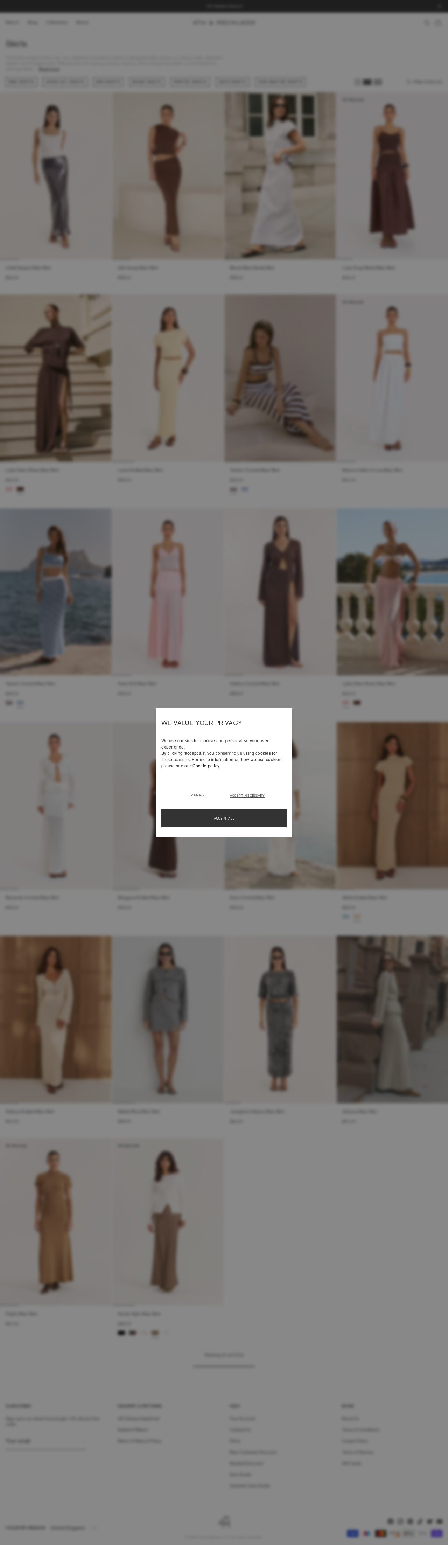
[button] (201, 795)
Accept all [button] (224, 818)
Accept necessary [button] (247, 795)
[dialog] (224, 772)
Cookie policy (206, 765)
